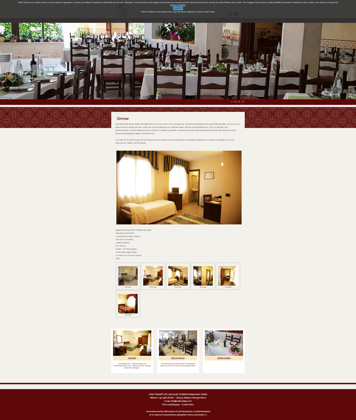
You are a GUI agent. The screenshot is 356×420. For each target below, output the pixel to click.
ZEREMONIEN (224, 358)
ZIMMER (132, 358)
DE (243, 102)
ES (239, 102)
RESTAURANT (178, 358)
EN (235, 102)
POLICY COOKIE (177, 5)
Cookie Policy (187, 404)
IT (232, 102)
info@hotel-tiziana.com (181, 401)
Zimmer (123, 119)
